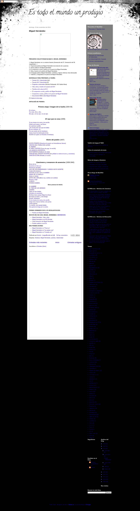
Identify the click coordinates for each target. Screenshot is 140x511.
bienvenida (92, 274)
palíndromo (92, 379)
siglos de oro (92, 416)
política (91, 393)
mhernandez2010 (94, 366)
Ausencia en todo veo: (35, 166)
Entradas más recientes (38, 242)
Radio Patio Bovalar (95, 97)
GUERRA (31, 190)
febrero (106, 469)
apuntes (91, 265)
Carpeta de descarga (36, 98)
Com (33, 94)
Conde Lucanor (93, 293)
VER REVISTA (61, 215)
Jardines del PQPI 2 (95, 114)
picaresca (91, 385)
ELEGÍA (31, 134)
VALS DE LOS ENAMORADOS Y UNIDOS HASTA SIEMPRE (46, 169)
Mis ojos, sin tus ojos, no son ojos (38, 114)
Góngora (91, 326)
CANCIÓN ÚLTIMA (34, 155)
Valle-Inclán (92, 433)
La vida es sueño (94, 341)
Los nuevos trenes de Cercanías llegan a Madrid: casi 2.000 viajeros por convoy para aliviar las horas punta (100, 237)
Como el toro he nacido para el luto (38, 133)
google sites (92, 328)
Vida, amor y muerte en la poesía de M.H (43, 86)
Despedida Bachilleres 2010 (97, 129)
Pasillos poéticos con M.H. (39, 223)
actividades (92, 257)
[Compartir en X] (75, 235)
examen (91, 318)
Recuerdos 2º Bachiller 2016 (97, 29)
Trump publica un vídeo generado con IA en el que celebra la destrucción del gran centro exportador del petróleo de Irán (99, 232)
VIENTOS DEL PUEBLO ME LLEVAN (39, 145)
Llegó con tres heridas (35, 191)
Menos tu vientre (33, 176)
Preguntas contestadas (38, 84)
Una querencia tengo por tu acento (38, 207)
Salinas (91, 410)
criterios (91, 295)
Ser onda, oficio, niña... (35, 112)
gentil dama (92, 324)
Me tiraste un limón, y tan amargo (38, 196)
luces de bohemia (94, 360)
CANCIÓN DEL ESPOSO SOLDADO (39, 153)
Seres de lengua (94, 128)
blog (90, 276)
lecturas (91, 349)
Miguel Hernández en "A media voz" (42, 232)
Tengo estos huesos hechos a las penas (40, 202)
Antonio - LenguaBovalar (94, 464)
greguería (91, 330)
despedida (92, 299)
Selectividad (59, 237)
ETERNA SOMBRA (34, 183)
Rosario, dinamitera (34, 198)
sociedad (91, 421)
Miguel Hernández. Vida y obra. (41, 217)
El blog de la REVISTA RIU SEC (99, 67)
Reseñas (91, 406)
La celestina (92, 339)
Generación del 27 (94, 322)
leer (90, 351)
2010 (104, 479)
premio (91, 397)
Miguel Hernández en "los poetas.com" (43, 230)
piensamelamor (93, 387)
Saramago (92, 412)
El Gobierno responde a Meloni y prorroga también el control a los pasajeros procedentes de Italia (98, 220)
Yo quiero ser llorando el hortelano (43, 134)
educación (92, 305)
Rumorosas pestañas (35, 167)
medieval (91, 362)
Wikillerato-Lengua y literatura (97, 162)
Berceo (91, 272)
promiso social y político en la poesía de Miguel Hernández (51, 94)
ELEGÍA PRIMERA (34, 143)
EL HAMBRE (32, 186)
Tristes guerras (33, 203)
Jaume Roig (93, 177)
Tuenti (91, 429)
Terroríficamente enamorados (97, 182)
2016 (104, 444)
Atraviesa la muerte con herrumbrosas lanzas (52, 143)
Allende (91, 261)
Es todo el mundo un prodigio (65, 13)
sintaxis (91, 418)
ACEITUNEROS (33, 152)
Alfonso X (92, 259)
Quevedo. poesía (94, 404)
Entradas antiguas (74, 242)
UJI (90, 431)
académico (92, 255)
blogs (90, 278)
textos (91, 425)
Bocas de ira (32, 164)
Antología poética (101, 99)
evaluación (92, 316)
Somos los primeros (96, 181)
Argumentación (93, 267)
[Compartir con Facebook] (77, 235)
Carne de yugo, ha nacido (48, 148)
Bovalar (91, 280)
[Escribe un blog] (73, 235)
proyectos (92, 402)
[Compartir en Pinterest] (79, 235)
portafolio (91, 395)
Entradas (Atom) (41, 246)
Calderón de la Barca (95, 282)
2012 (104, 474)
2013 (104, 472)
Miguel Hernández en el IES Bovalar (42, 219)
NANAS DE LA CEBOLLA (36, 174)
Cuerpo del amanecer (35, 171)
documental (92, 303)
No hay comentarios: (62, 235)
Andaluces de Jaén (44, 152)
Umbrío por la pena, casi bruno (37, 124)
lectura (91, 347)
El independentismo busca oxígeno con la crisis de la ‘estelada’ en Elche (100, 191)
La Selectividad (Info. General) (97, 59)
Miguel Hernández (37, 31)
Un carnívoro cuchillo (35, 126)
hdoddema (71, 504)
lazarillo (91, 343)
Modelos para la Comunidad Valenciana (100, 152)
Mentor (93, 467)
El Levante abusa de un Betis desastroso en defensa (97, 212)
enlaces (91, 309)
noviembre (107, 454)
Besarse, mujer (33, 179)
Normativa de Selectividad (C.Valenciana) (96, 56)
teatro (90, 423)
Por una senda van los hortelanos (38, 131)
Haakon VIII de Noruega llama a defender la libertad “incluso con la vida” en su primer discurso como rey (100, 203)
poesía (91, 391)
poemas (53, 237)
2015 (104, 446)
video (90, 435)
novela (91, 377)
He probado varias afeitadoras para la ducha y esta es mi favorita (99, 241)
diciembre (107, 450)
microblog (91, 368)
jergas (90, 337)
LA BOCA (31, 181)
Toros (90, 427)
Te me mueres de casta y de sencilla (39, 122)
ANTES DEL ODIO (34, 178)
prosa (90, 400)
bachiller (91, 270)
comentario (92, 288)
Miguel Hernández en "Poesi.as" (41, 228)
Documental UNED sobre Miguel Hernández (44, 96)
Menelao (91, 364)
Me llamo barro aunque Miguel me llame (40, 195)
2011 (104, 476)
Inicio (57, 242)
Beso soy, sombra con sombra (48, 178)
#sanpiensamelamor (94, 253)
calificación (92, 284)
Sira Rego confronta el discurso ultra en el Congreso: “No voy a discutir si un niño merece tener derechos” (100, 226)
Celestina (91, 286)
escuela (91, 314)
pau (90, 381)
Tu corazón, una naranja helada (37, 205)
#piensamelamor (93, 249)
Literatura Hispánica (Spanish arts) (98, 168)
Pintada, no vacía (45, 155)
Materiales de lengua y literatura (98, 164)
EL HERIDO (32, 147)
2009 (104, 481)
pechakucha (92, 383)
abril (105, 466)
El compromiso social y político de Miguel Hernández (47, 91)
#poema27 (92, 251)
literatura (37, 237)
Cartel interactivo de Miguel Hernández (43, 221)
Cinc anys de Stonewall (103, 69)
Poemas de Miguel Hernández (40, 212)
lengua (91, 353)
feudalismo (92, 320)
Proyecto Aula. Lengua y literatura (98, 166)
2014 (104, 448)
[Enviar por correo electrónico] (72, 235)
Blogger (88, 504)
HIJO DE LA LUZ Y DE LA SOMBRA (39, 172)
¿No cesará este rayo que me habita (39, 127)
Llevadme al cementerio (35, 193)
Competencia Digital (94, 290)
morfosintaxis (93, 374)
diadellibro (92, 301)
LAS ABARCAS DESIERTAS (37, 150)
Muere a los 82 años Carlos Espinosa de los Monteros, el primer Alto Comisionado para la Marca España (99, 208)
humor (91, 335)
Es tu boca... (32, 110)
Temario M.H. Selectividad (39, 80)
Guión (90, 332)
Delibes (91, 297)
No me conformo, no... (35, 129)
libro (90, 356)
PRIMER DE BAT (94, 175)
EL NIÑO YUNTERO (34, 148)
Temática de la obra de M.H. (40, 89)
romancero (92, 408)
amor (90, 263)
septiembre (107, 462)
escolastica (92, 311)
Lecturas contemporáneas (96, 61)
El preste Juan (93, 307)
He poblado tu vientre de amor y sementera (62, 153)
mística (91, 372)
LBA (90, 345)
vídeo (90, 437)
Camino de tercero (95, 84)
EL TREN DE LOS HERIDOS (37, 188)
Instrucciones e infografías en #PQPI (99, 116)
